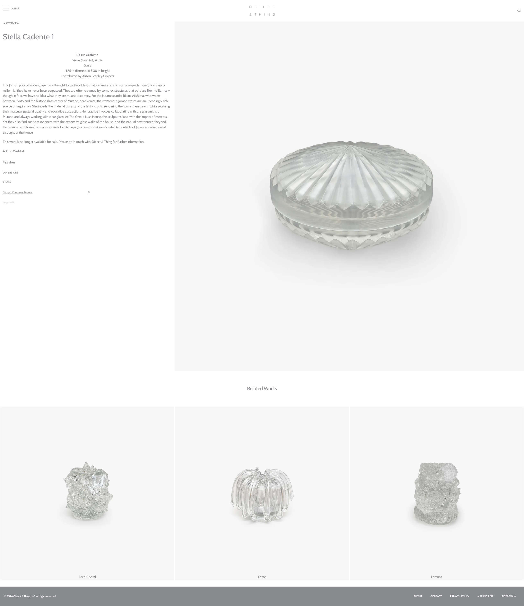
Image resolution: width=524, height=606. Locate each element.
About (418, 596)
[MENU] (6, 9)
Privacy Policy (459, 596)
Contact (436, 596)
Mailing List (485, 596)
